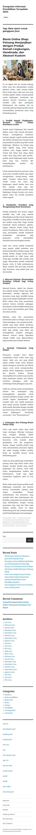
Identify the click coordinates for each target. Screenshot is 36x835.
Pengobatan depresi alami (21, 522)
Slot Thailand (7, 823)
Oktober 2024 (10, 667)
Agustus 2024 (10, 672)
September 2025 (11, 638)
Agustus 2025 (10, 641)
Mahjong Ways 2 (9, 814)
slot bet (5, 724)
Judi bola (6, 805)
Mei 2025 (8, 648)
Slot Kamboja (8, 819)
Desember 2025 (10, 630)
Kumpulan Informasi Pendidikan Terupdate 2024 (15, 9)
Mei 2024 (8, 680)
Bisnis (14, 518)
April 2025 (8, 651)
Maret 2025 (9, 654)
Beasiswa (8, 695)
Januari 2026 (9, 628)
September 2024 (11, 669)
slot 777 (5, 760)
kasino (30, 100)
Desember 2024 (10, 662)
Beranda (6, 800)
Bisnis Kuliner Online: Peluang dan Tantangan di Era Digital (17, 604)
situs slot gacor (8, 792)
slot (4, 750)
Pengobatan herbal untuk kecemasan (14, 524)
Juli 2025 (8, 643)
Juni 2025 (8, 646)
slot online (7, 786)
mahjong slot (8, 734)
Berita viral (9, 700)
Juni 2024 (8, 677)
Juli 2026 (8, 622)
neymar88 (6, 602)
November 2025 (10, 633)
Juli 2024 (8, 675)
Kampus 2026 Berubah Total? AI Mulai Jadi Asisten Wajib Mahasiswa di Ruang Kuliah (19, 569)
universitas (9, 713)
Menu (6, 17)
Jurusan (7, 705)
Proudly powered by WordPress (12, 831)
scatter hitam (8, 771)
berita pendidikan (11, 697)
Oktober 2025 (10, 635)
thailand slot (7, 739)
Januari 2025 (9, 659)
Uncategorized (10, 710)
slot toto (6, 745)
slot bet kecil (7, 766)
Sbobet (5, 810)
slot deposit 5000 (9, 729)
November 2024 (10, 664)
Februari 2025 (10, 656)
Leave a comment (21, 526)
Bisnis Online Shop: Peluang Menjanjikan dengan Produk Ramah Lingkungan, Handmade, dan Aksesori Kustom (17, 47)
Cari (4, 536)
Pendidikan (9, 708)
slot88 (5, 776)
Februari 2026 (10, 625)
